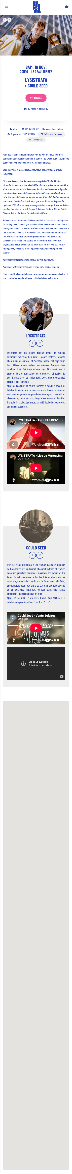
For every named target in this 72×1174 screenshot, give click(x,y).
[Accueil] (36, 7)
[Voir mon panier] (66, 7)
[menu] (6, 7)
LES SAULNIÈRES (41, 72)
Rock (16, 129)
